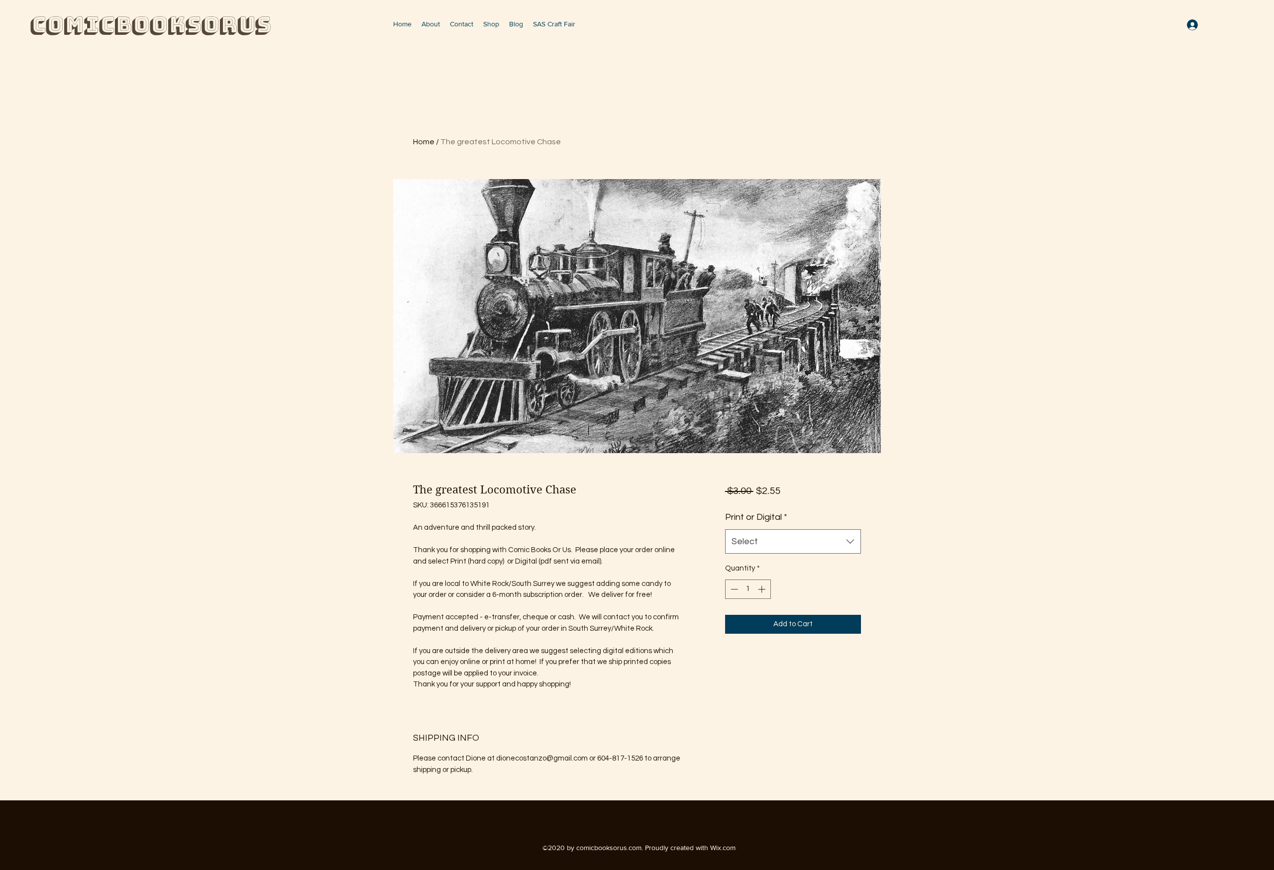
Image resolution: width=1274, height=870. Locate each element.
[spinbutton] (748, 589)
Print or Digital (756, 517)
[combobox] (793, 541)
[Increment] (762, 589)
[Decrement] (733, 589)
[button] (1235, 23)
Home (423, 142)
